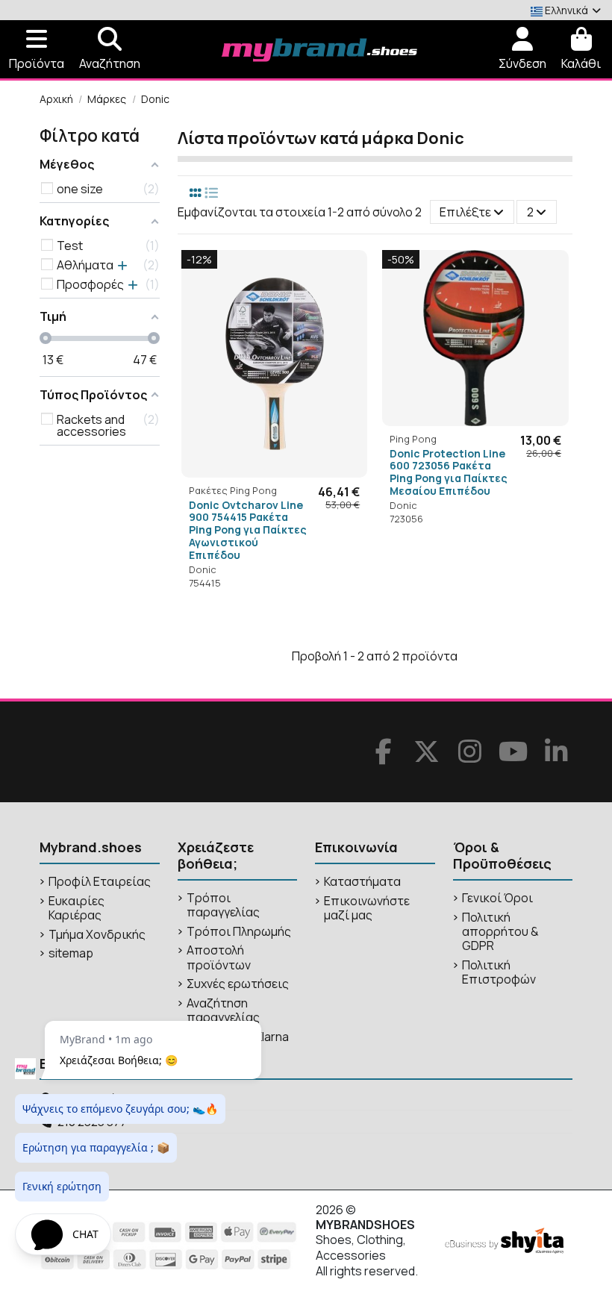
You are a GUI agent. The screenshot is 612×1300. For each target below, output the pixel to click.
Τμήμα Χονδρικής (97, 935)
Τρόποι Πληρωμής (239, 932)
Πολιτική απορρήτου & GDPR (500, 932)
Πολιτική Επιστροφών (499, 972)
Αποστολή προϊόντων (219, 957)
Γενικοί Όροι (497, 898)
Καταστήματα (362, 882)
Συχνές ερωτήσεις (238, 984)
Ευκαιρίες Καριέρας (76, 908)
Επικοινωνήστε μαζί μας (367, 908)
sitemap (71, 953)
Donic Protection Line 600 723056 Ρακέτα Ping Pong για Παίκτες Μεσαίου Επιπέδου (449, 472)
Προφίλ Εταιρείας (100, 882)
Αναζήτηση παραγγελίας (223, 1010)
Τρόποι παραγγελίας (223, 905)
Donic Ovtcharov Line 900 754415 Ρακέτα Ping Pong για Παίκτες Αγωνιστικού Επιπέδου (248, 530)
